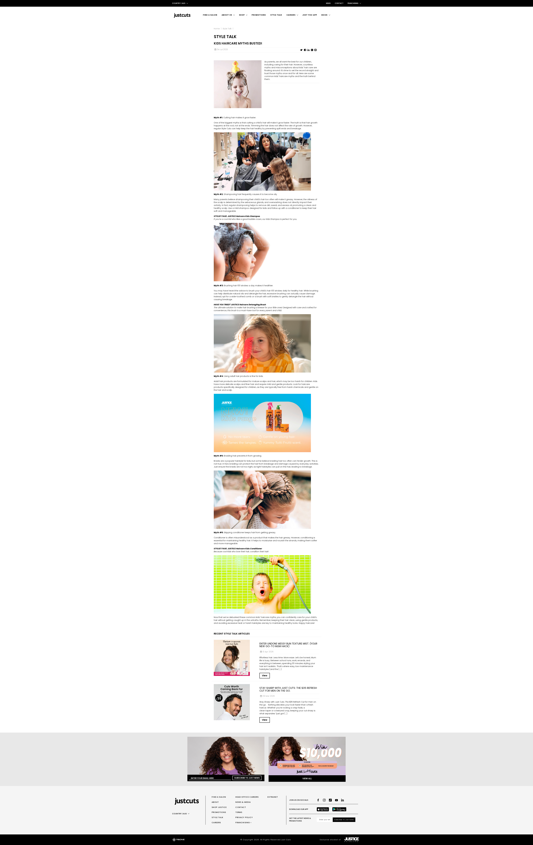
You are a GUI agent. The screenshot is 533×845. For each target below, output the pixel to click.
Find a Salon (210, 15)
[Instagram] (324, 800)
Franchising (242, 822)
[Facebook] (318, 800)
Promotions (259, 15)
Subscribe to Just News (247, 777)
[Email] (315, 50)
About (215, 802)
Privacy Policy (244, 817)
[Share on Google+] (312, 50)
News (328, 3)
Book (324, 15)
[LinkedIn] (342, 800)
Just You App (309, 15)
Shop (242, 15)
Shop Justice (219, 807)
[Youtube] (336, 800)
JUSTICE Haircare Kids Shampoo (244, 216)
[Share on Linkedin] (308, 50)
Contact (339, 3)
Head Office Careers (247, 797)
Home (217, 28)
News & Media (243, 802)
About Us (227, 15)
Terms (238, 812)
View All (307, 778)
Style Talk (276, 15)
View (264, 675)
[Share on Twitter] (301, 50)
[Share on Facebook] (305, 50)
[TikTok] (330, 800)
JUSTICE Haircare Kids (239, 548)
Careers (291, 15)
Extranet (272, 797)
